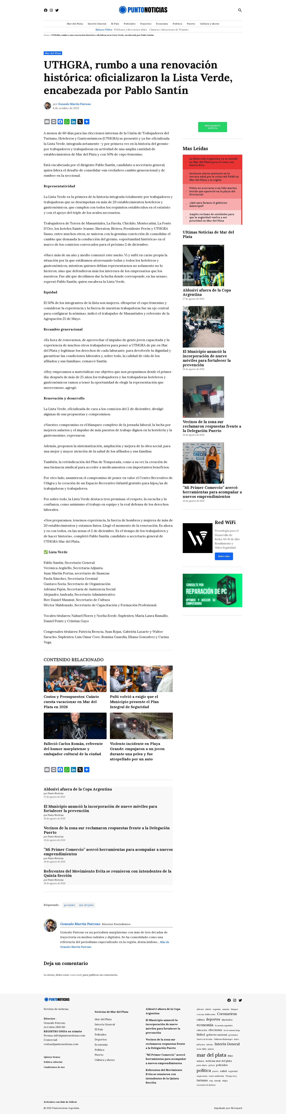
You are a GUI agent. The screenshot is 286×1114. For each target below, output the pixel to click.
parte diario (202, 1065)
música (200, 1060)
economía (205, 1025)
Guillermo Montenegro (223, 1039)
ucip (211, 1081)
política (204, 1070)
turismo (202, 1080)
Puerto (191, 23)
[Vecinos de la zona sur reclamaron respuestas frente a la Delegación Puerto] (203, 397)
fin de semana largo (232, 1030)
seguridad (233, 1071)
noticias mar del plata (219, 1060)
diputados (227, 1019)
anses (208, 1009)
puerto (215, 1071)
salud (223, 1071)
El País (115, 23)
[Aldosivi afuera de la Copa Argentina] (203, 266)
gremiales (69, 905)
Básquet (234, 1009)
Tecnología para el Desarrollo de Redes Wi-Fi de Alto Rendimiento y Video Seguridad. (227, 539)
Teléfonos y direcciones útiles (130, 29)
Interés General (97, 23)
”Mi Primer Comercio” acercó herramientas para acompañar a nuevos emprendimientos (108, 851)
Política (177, 23)
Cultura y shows (209, 23)
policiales (222, 1065)
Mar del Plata (75, 23)
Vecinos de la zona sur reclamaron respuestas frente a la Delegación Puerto (107, 830)
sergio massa (202, 1076)
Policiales (129, 23)
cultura (201, 1019)
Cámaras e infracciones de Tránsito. (169, 29)
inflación (201, 1044)
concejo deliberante (206, 1014)
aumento (225, 1009)
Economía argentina (224, 1025)
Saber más (224, 556)
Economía (162, 23)
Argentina (217, 1009)
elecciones (215, 1030)
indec (236, 1039)
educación (202, 1030)
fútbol (201, 1034)
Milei (230, 1056)
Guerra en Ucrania (204, 1039)
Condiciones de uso (54, 1067)
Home (46, 35)
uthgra (225, 1081)
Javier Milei (201, 1049)
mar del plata (86, 905)
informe (209, 1044)
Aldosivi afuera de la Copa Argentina (78, 789)
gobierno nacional (216, 1034)
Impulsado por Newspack (228, 1108)
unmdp (217, 1080)
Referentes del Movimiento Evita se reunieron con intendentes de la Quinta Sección (107, 873)
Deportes (145, 23)
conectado (76, 974)
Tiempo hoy (231, 1076)
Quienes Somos (52, 1057)
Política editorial (53, 1062)
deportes (213, 1019)
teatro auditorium (216, 1076)
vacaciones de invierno (206, 1085)
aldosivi (200, 1009)
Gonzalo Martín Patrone (74, 104)
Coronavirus (227, 1014)
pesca (212, 1065)
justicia (211, 1049)
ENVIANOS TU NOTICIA (212, 127)
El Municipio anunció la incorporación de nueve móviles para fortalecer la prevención (100, 808)
